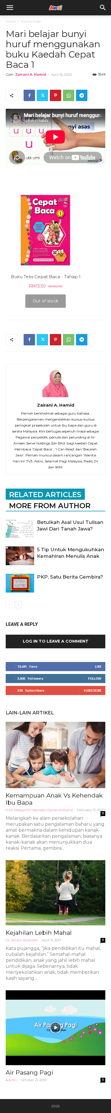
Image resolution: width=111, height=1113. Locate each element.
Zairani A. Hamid (30, 74)
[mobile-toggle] (10, 7)
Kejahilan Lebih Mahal (39, 932)
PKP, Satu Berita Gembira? (70, 577)
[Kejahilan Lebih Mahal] (55, 892)
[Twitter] (42, 95)
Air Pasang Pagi (29, 1072)
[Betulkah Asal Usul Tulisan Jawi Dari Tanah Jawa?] (20, 528)
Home (11, 21)
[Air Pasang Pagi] (55, 1027)
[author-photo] (55, 397)
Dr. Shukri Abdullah (22, 940)
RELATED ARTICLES (45, 494)
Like (98, 666)
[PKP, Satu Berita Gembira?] (20, 583)
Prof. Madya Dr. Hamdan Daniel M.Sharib (39, 810)
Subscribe (92, 690)
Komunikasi (31, 21)
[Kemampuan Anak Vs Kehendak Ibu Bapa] (55, 755)
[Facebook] (29, 95)
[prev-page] (9, 604)
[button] (103, 7)
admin (11, 1080)
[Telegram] (81, 95)
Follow (94, 678)
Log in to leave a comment (56, 641)
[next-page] (18, 604)
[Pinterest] (55, 95)
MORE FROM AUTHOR (50, 505)
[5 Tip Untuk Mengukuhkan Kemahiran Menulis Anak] (20, 555)
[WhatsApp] (68, 95)
